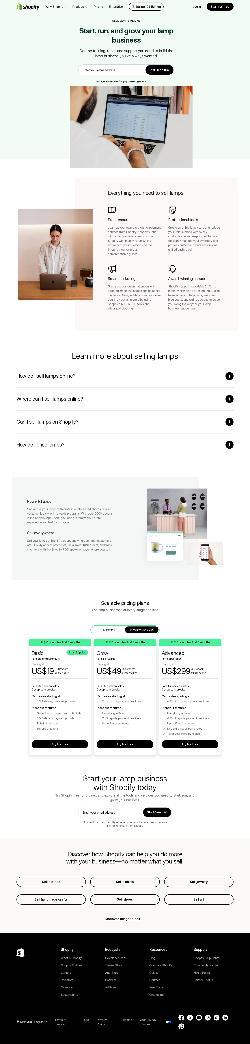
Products (78, 6)
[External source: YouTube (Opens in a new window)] (199, 1018)
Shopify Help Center (207, 958)
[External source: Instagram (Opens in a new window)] (208, 1018)
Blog (152, 958)
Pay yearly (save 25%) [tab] (142, 629)
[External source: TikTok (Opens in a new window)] (216, 1018)
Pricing (98, 6)
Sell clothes (51, 882)
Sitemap (126, 1020)
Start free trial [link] (159, 70)
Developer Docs (116, 958)
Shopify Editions (71, 965)
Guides (153, 972)
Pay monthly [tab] (108, 629)
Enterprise (116, 6)
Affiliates (110, 987)
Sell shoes (125, 899)
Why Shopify (54, 6)
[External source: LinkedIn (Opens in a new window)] (225, 1018)
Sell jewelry (199, 882)
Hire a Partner (203, 972)
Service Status (203, 980)
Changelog (156, 994)
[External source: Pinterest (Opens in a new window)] (181, 1026)
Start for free (220, 6)
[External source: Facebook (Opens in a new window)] (181, 1018)
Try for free (60, 744)
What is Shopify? (72, 958)
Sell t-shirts (125, 882)
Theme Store (113, 965)
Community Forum (206, 965)
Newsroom (68, 987)
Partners (110, 980)
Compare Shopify (161, 965)
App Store (112, 972)
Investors (67, 980)
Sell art (198, 899)
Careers (66, 972)
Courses (154, 980)
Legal (85, 1020)
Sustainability (69, 994)
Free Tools (156, 987)
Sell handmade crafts (51, 899)
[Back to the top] (20, 952)
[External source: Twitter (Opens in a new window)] (190, 1018)
